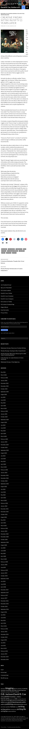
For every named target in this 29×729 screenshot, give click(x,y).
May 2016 (3, 620)
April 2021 (3, 522)
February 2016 (4, 628)
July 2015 (3, 642)
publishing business (18, 704)
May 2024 (3, 430)
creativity (16, 692)
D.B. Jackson (9, 13)
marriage (9, 700)
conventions (7, 691)
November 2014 (5, 659)
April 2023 (3, 464)
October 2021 (4, 514)
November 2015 (5, 634)
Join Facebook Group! (6, 285)
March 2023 (4, 467)
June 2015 (3, 645)
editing (2, 696)
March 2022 (4, 500)
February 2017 (4, 595)
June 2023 (3, 458)
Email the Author (5, 310)
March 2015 (4, 648)
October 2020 (4, 539)
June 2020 (3, 550)
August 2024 (4, 422)
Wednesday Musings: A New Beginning (10, 362)
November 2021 (5, 511)
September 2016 (5, 609)
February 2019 (4, 570)
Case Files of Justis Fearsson (18, 690)
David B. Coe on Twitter (6, 293)
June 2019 (3, 567)
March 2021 (4, 525)
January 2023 (4, 472)
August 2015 (4, 640)
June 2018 (3, 584)
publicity (3, 704)
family (7, 697)
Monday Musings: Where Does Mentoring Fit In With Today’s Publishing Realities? (13, 354)
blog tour (16, 688)
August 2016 (4, 612)
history (4, 250)
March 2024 (4, 436)
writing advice (5, 709)
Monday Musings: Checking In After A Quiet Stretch (13, 350)
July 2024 (3, 425)
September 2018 (5, 578)
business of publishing (22, 688)
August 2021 (4, 517)
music (3, 252)
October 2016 (4, 606)
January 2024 (4, 442)
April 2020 (3, 556)
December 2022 (5, 475)
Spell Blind (8, 706)
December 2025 (5, 383)
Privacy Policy (4, 312)
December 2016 (5, 601)
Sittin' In (9, 252)
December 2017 (5, 589)
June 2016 (3, 617)
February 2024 (4, 439)
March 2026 (4, 375)
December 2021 (5, 508)
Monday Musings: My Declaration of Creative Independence (11, 268)
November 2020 (5, 536)
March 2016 (4, 626)
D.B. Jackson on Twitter (6, 301)
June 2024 (3, 428)
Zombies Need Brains (12, 711)
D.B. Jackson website (6, 290)
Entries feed (3, 672)
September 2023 (5, 450)
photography (18, 702)
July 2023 (3, 455)
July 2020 (3, 548)
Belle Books (3, 688)
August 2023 (4, 453)
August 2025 (4, 394)
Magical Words (4, 307)
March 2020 (4, 559)
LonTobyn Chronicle (22, 699)
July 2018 (3, 581)
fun (25, 249)
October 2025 (4, 389)
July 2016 (3, 614)
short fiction (3, 706)
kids (16, 699)
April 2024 (3, 433)
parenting (11, 702)
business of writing (6, 690)
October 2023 (4, 447)
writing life (21, 709)
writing (21, 706)
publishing (9, 704)
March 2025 (4, 408)
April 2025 (3, 405)
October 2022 (4, 481)
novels (6, 702)
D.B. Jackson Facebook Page (7, 304)
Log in (2, 669)
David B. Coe (16, 13)
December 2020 (5, 534)
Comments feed (4, 675)
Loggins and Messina (12, 250)
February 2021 (4, 528)
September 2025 (5, 391)
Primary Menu (27, 7)
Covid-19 (12, 692)
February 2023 (4, 469)
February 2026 (4, 377)
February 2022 (4, 503)
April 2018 (3, 587)
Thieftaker (13, 706)
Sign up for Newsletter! (6, 287)
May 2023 (3, 461)
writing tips (4, 711)
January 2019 (4, 573)
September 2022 (5, 483)
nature (3, 702)
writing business (13, 709)
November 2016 (5, 603)
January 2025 (4, 414)
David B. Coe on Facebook (7, 296)
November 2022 (5, 478)
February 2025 (4, 411)
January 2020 (4, 564)
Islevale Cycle (12, 698)
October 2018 (4, 575)
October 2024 (4, 416)
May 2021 (3, 520)
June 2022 (3, 492)
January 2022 (4, 506)
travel (17, 706)
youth (14, 252)
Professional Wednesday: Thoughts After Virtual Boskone (12, 261)
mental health (20, 700)
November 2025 (5, 386)
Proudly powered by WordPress (14, 727)
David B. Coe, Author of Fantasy (11, 7)
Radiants (25, 704)
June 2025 (3, 400)
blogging (4, 249)
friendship (12, 697)
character (3, 692)
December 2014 (5, 656)
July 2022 (3, 489)
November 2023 (5, 444)
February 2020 (4, 561)
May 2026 (3, 372)
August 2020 (4, 545)
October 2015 (4, 637)
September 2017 (5, 592)
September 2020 (5, 542)
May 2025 (3, 402)
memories (22, 250)
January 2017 (4, 598)
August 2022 (4, 486)
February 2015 (4, 651)
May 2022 (3, 495)
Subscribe (4, 330)
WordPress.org (4, 678)
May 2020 (3, 553)
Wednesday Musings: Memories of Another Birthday (13, 348)
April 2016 (3, 623)
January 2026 (4, 380)
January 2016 (4, 631)
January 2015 (4, 654)
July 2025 (3, 397)
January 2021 (4, 531)
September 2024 (5, 419)
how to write (5, 699)
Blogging (3, 13)
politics (24, 702)
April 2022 (3, 497)
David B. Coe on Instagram (7, 298)
